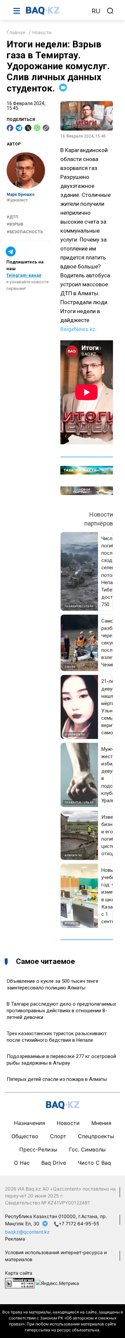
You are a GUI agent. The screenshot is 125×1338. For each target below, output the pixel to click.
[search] (110, 11)
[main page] (55, 10)
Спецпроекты (96, 1136)
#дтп (12, 217)
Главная (16, 32)
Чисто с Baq (94, 1162)
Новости (41, 32)
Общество (24, 1136)
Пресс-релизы (38, 1149)
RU (96, 11)
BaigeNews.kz (77, 329)
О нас (22, 1162)
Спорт (58, 1136)
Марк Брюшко (21, 194)
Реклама (15, 1239)
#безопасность (25, 232)
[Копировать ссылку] (46, 128)
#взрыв (15, 224)
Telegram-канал (23, 275)
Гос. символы (87, 1149)
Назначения (29, 1123)
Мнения (101, 1123)
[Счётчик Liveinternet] (19, 1282)
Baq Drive (53, 1162)
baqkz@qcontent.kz (27, 1232)
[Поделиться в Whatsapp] (37, 128)
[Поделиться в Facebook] (10, 128)
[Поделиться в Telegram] (19, 128)
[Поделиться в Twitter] (28, 128)
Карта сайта (18, 1273)
